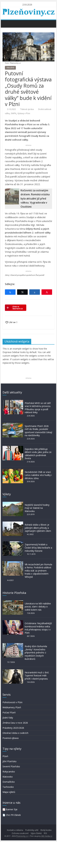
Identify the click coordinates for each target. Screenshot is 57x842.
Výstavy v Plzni (23, 113)
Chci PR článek (13, 814)
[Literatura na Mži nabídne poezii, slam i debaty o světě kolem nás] (13, 601)
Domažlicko (9, 781)
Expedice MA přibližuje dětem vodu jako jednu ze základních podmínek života (38, 453)
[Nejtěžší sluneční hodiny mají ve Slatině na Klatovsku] (13, 503)
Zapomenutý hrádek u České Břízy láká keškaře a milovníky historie (38, 547)
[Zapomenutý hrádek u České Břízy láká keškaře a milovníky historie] (13, 542)
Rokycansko (9, 771)
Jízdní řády (8, 717)
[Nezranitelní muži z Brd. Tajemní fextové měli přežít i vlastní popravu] (13, 670)
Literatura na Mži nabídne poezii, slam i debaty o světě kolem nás (38, 606)
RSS (45, 833)
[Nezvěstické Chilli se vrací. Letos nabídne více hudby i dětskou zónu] (13, 470)
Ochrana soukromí (20, 833)
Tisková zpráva (27, 109)
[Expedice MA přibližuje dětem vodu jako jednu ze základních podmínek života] (13, 447)
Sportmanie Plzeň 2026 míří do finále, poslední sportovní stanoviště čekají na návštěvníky (38, 431)
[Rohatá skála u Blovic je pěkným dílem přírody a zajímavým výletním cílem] (13, 523)
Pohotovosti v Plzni (12, 702)
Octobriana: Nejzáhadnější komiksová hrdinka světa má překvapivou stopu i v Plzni (38, 628)
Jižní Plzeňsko (9, 761)
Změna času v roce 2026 (15, 722)
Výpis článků (36, 833)
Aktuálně (10, 67)
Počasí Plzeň (9, 712)
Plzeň (5, 756)
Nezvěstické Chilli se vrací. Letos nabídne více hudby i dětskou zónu (38, 475)
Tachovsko (8, 786)
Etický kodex (46, 830)
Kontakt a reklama (15, 830)
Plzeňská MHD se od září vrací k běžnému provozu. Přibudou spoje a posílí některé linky (38, 408)
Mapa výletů (9, 791)
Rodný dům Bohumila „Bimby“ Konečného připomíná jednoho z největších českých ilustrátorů (36, 652)
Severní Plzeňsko (11, 766)
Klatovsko (8, 776)
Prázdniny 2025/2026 (13, 727)
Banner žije (11, 809)
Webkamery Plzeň (12, 707)
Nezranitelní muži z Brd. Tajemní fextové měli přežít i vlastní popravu (37, 675)
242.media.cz (46, 836)
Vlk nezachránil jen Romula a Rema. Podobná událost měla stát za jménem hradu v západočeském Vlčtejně (38, 570)
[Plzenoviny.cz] (6, 23)
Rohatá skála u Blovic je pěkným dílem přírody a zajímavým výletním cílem (38, 527)
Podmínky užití (31, 830)
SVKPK (13, 113)
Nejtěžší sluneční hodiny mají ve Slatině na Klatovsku (37, 508)
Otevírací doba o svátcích (15, 732)
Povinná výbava (11, 738)
